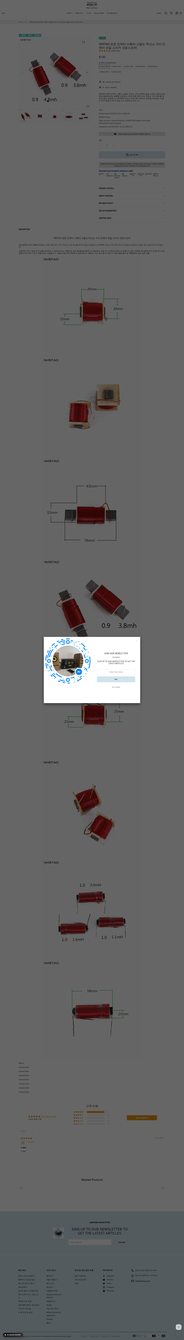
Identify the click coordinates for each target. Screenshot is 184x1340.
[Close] (136, 640)
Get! (116, 679)
